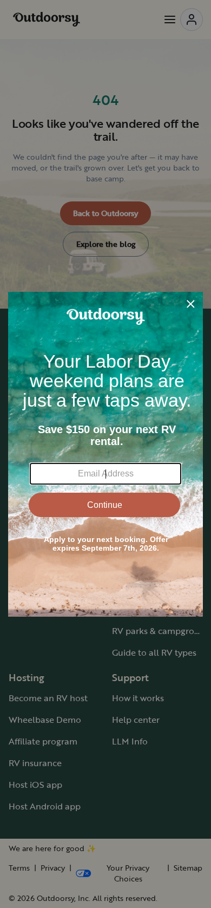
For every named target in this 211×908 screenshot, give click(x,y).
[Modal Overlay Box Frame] (105, 454)
